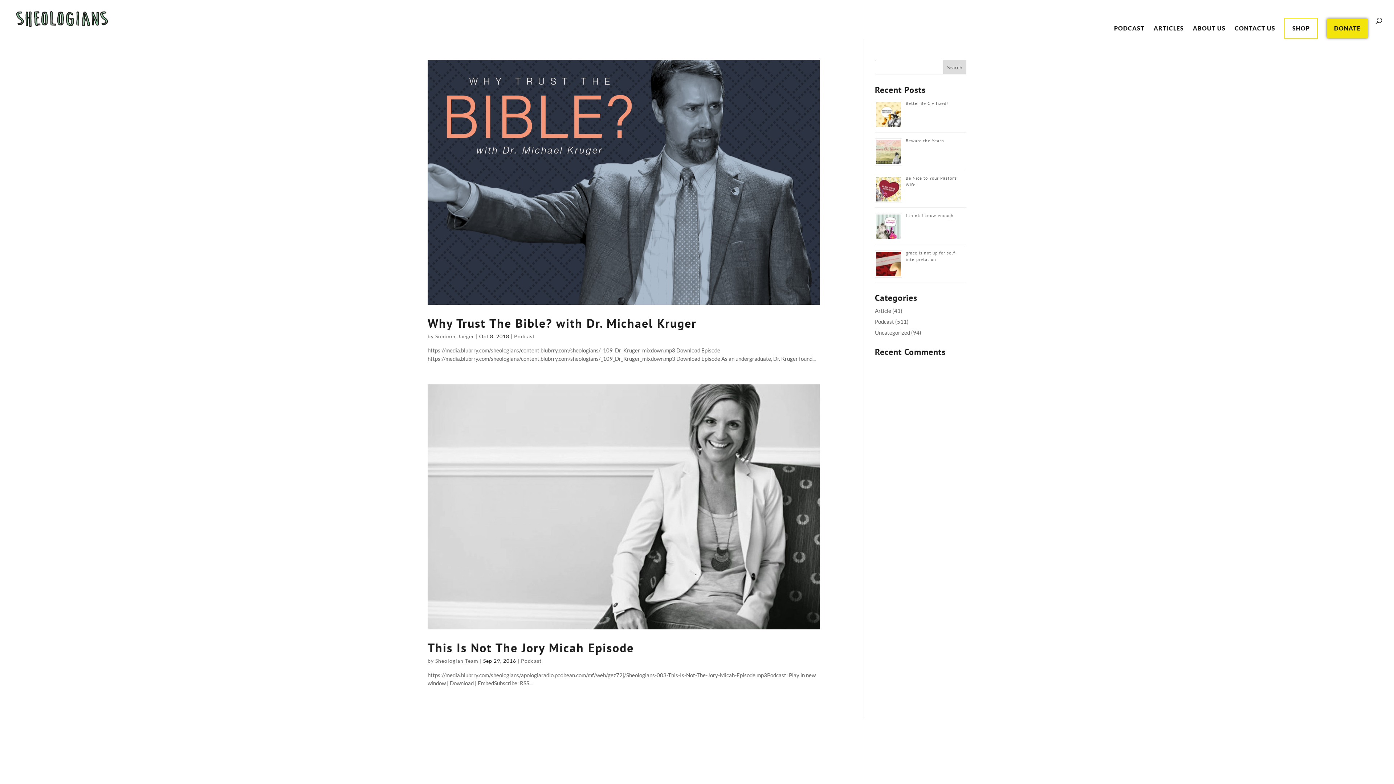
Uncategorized (892, 332)
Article (883, 310)
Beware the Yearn (925, 140)
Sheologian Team (456, 661)
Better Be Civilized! (927, 103)
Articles (1169, 29)
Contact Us (1255, 29)
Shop (1301, 28)
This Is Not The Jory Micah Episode (531, 648)
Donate (1347, 28)
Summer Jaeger (454, 336)
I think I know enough (930, 215)
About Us (1209, 29)
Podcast (1129, 29)
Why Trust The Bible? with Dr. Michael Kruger (562, 323)
